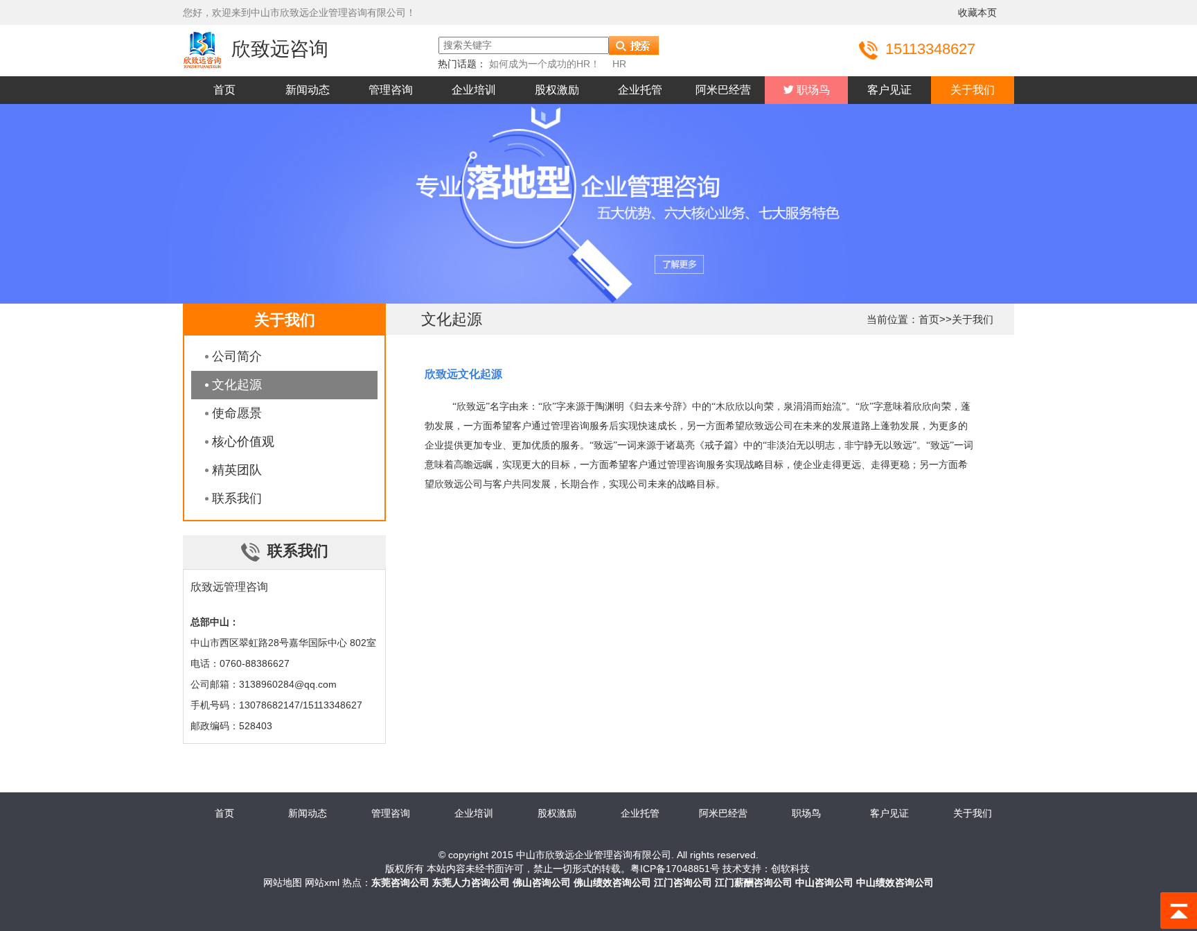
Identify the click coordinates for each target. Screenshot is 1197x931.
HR (619, 63)
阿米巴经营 (723, 90)
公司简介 (237, 356)
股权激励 (557, 90)
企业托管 (640, 90)
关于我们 (972, 90)
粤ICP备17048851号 (675, 868)
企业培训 (474, 90)
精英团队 (237, 470)
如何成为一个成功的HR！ (544, 63)
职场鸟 (812, 90)
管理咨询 (391, 90)
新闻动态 (307, 90)
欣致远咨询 (279, 49)
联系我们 (237, 498)
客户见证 (889, 90)
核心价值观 (243, 442)
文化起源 (237, 385)
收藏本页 (977, 12)
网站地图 (282, 882)
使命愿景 (237, 413)
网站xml (322, 882)
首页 (224, 90)
